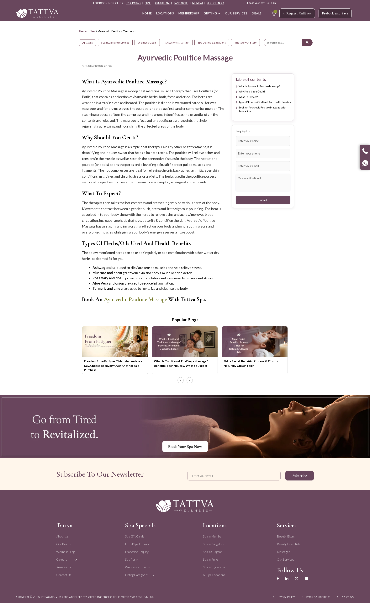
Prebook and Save (335, 13)
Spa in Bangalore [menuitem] (214, 544)
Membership (188, 13)
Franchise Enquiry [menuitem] (137, 551)
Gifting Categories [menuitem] (137, 575)
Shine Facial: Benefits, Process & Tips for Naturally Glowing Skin (251, 363)
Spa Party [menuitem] (131, 559)
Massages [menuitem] (283, 551)
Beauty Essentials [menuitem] (288, 544)
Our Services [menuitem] (285, 559)
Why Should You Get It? (252, 91)
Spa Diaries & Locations (212, 42)
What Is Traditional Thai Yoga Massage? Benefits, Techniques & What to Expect (181, 363)
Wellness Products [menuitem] (137, 567)
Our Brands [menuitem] (63, 544)
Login (273, 2)
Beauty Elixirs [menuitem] (286, 536)
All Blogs (87, 42)
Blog (92, 31)
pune (148, 3)
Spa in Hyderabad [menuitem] (214, 567)
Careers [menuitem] (61, 559)
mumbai (197, 3)
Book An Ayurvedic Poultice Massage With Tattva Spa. (262, 109)
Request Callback (298, 13)
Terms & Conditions (317, 596)
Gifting (210, 13)
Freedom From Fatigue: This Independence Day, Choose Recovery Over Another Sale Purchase (113, 365)
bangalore (181, 3)
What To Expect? (248, 96)
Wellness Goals (147, 42)
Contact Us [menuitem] (63, 575)
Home (83, 31)
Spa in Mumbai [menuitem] (212, 536)
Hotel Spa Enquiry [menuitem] (137, 544)
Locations (165, 13)
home (147, 13)
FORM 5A (347, 596)
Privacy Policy (286, 596)
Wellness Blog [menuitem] (65, 551)
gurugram (162, 3)
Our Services (236, 13)
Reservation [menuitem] (64, 567)
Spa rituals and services (115, 42)
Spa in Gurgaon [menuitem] (212, 551)
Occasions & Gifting (177, 42)
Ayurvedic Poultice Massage (135, 299)
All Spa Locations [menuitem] (214, 575)
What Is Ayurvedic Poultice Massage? (259, 86)
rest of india (215, 3)
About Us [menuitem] (62, 536)
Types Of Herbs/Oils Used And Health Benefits (265, 102)
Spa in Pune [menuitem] (210, 559)
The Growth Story (245, 42)
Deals (257, 13)
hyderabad (133, 3)
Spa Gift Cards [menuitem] (134, 536)
